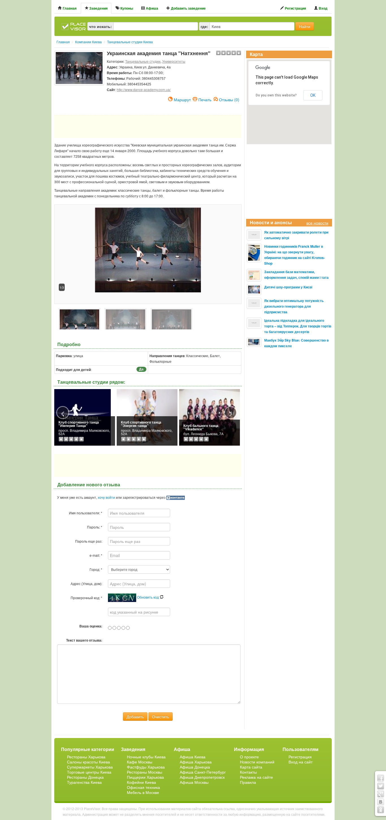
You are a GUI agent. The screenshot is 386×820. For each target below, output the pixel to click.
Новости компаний (257, 762)
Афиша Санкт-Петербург (203, 772)
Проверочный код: (86, 597)
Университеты (173, 61)
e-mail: (96, 555)
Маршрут (182, 99)
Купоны (126, 8)
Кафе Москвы (139, 762)
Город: (96, 569)
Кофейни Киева (141, 782)
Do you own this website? (276, 95)
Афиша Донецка (195, 767)
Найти (304, 26)
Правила (248, 782)
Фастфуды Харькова (146, 767)
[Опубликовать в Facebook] (380, 778)
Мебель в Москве (143, 792)
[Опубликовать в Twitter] (380, 786)
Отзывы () (229, 99)
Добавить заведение (188, 8)
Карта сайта (251, 767)
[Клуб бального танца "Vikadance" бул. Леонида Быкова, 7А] (209, 416)
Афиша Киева (192, 756)
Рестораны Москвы (144, 772)
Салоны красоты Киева (88, 762)
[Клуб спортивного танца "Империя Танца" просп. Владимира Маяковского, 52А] (82, 416)
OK (312, 95)
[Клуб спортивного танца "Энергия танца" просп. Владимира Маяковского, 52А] (147, 416)
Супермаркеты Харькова (90, 767)
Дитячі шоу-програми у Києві (288, 287)
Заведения (98, 8)
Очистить (160, 716)
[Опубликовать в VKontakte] (380, 802)
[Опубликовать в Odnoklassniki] (380, 809)
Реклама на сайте (256, 777)
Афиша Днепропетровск (202, 777)
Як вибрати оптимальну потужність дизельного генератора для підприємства (294, 306)
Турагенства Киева (84, 782)
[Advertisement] (79, 99)
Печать (204, 99)
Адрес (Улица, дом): (86, 583)
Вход (323, 8)
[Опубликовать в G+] (380, 794)
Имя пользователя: (85, 512)
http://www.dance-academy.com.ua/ (144, 89)
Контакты (248, 772)
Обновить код (148, 597)
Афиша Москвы (194, 782)
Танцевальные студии (143, 61)
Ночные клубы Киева (146, 756)
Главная (69, 8)
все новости (317, 223)
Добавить (135, 716)
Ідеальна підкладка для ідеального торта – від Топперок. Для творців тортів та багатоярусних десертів (297, 326)
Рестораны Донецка (85, 777)
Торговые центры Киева (89, 772)
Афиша (151, 8)
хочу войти (106, 497)
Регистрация (295, 8)
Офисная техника (143, 787)
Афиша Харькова (196, 762)
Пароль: (94, 527)
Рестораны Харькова (86, 756)
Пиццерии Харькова (145, 777)
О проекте (249, 756)
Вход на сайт (301, 762)
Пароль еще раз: (88, 541)
